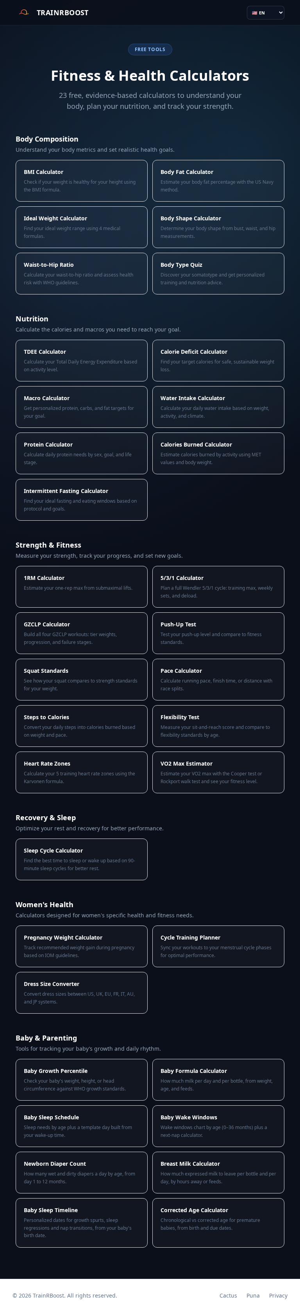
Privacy (278, 1295)
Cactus (228, 1295)
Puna (253, 1295)
